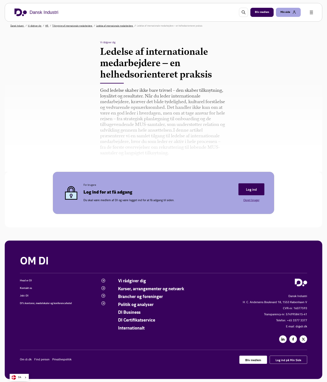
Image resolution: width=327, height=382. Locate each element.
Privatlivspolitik (62, 359)
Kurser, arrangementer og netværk (151, 289)
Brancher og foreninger (140, 297)
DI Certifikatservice (136, 320)
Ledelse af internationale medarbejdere (114, 25)
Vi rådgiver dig (35, 25)
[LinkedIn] (283, 339)
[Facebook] (293, 339)
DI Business (129, 312)
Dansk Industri (17, 25)
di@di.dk (301, 326)
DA (19, 377)
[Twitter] (303, 339)
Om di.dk (26, 359)
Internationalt (131, 328)
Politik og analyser (136, 304)
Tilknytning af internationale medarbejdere (72, 25)
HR (47, 25)
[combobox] (19, 377)
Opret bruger (251, 200)
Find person (42, 359)
